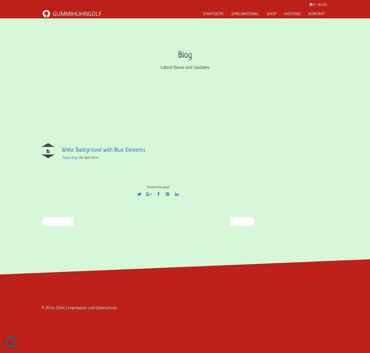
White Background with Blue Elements (103, 149)
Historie (292, 14)
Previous (62, 221)
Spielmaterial (245, 14)
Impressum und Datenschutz (92, 308)
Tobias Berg (70, 157)
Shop (272, 14)
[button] (11, 342)
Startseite (213, 14)
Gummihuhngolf (77, 13)
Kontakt (316, 14)
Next (238, 221)
